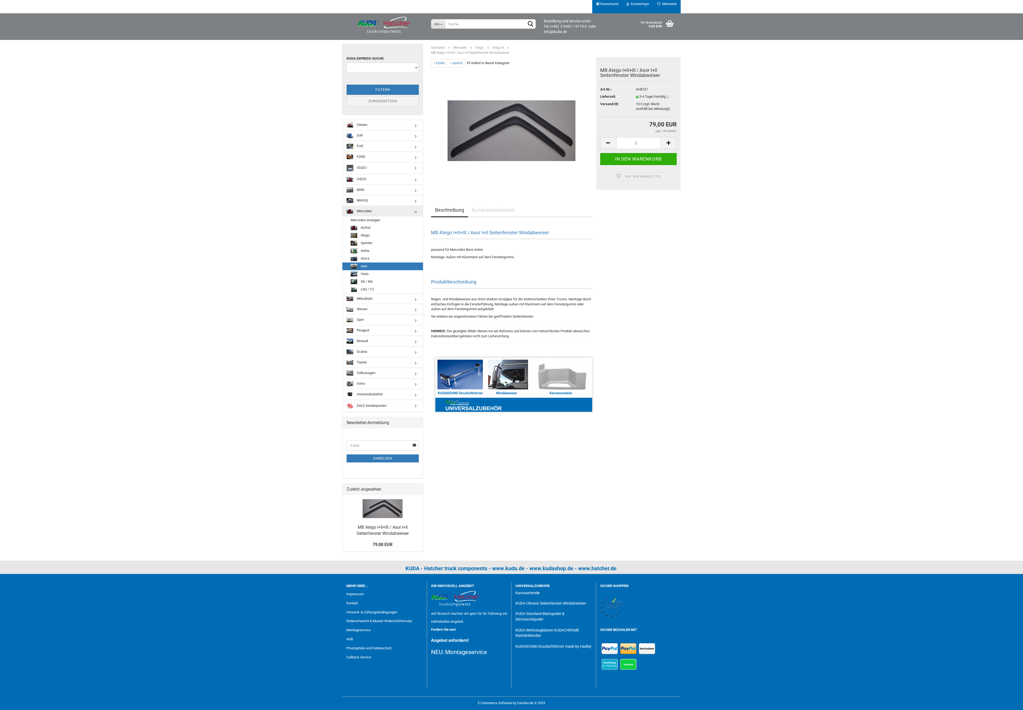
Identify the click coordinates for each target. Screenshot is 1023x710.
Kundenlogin (639, 4)
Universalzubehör (369, 394)
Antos (365, 251)
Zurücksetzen (382, 101)
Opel (360, 320)
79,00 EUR (382, 544)
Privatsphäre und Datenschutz (369, 648)
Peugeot (362, 330)
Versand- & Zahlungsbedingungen (371, 612)
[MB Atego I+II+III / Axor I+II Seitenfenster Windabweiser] (511, 127)
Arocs (365, 258)
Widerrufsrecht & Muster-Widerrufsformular (379, 621)
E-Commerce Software (495, 703)
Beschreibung (449, 210)
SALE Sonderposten (371, 405)
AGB (349, 639)
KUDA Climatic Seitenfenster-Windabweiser (550, 603)
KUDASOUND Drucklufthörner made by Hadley (553, 646)
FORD (361, 157)
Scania (361, 352)
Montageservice (358, 630)
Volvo (360, 383)
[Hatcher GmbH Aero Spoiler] (384, 25)
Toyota (361, 362)
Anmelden (382, 458)
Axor (363, 266)
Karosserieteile (527, 593)
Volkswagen (365, 373)
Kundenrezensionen (493, 210)
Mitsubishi (364, 299)
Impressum (355, 594)
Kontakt (352, 603)
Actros (365, 227)
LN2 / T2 (367, 289)
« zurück (456, 63)
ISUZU (361, 168)
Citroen (361, 125)
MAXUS (362, 200)
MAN (360, 190)
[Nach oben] (1008, 702)
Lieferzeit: (608, 97)
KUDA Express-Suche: (365, 58)
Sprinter (366, 243)
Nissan (361, 309)
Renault (362, 341)
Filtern (382, 90)
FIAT (360, 146)
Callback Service (358, 657)
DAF (359, 135)
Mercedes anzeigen (365, 220)
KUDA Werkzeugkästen (534, 630)
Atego (365, 235)
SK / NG (366, 282)
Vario (364, 274)
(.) (667, 97)
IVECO (361, 179)
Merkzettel (668, 4)
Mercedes (364, 211)
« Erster (439, 63)
